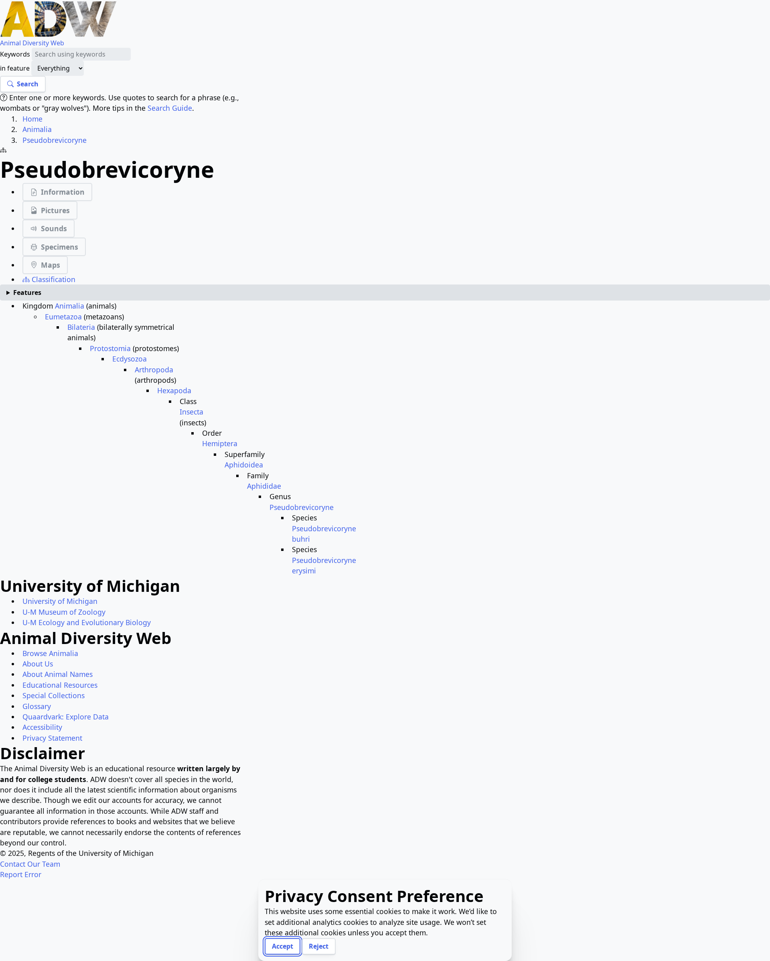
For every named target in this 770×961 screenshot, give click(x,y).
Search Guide (170, 108)
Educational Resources (59, 685)
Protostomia (110, 348)
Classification (52, 279)
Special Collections (53, 695)
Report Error (20, 874)
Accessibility (42, 727)
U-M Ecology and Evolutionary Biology (86, 622)
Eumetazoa (63, 316)
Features (27, 292)
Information (63, 192)
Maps (50, 265)
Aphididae (264, 486)
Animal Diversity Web (32, 43)
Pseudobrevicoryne (54, 140)
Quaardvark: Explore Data (65, 716)
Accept (282, 946)
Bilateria (81, 327)
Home (32, 119)
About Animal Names (57, 674)
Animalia (37, 129)
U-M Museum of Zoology (63, 612)
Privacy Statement (52, 738)
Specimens (59, 247)
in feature (15, 68)
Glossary (36, 706)
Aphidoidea (244, 464)
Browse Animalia (50, 653)
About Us (37, 663)
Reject (318, 946)
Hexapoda (174, 390)
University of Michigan (59, 601)
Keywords (15, 54)
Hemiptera (219, 443)
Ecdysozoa (129, 359)
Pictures (55, 210)
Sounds (54, 228)
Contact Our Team (30, 864)
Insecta (191, 412)
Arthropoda (154, 369)
